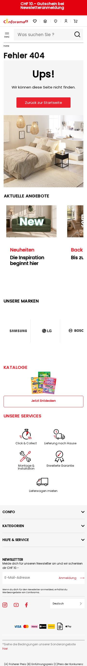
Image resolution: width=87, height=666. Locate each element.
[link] (64, 21)
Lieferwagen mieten (43, 491)
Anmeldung (67, 578)
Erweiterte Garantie (60, 465)
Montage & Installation (26, 467)
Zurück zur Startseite (43, 102)
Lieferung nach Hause (60, 443)
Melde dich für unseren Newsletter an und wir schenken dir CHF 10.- (42, 565)
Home (6, 46)
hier (5, 649)
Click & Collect (26, 443)
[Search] (77, 34)
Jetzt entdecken (43, 401)
